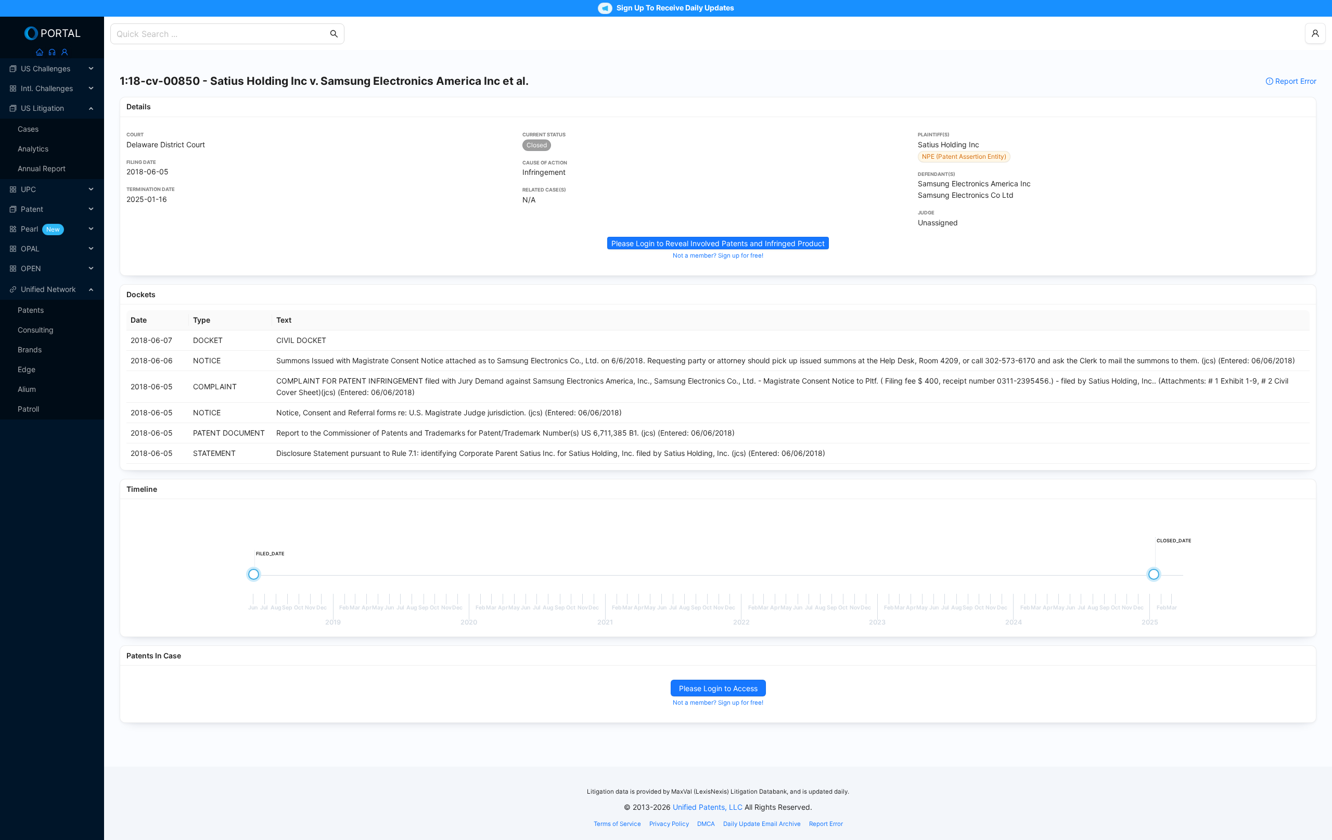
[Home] (39, 52)
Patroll (28, 408)
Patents (31, 310)
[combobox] (222, 34)
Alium (27, 389)
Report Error (1295, 81)
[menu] (52, 168)
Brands (30, 349)
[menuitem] (52, 68)
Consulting (36, 329)
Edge (26, 369)
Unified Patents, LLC (707, 807)
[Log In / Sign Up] (64, 52)
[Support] (52, 52)
